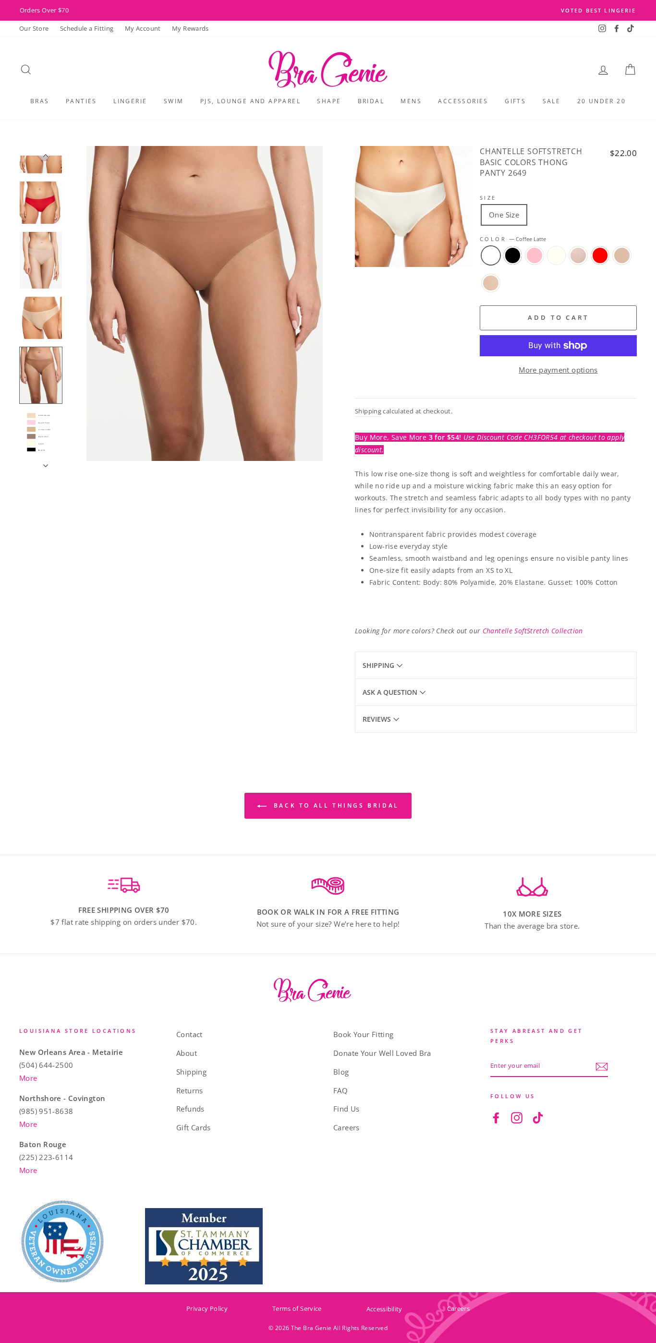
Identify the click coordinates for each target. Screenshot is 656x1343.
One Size (504, 214)
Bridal (371, 101)
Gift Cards (193, 1127)
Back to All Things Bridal (334, 805)
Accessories (463, 101)
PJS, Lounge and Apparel (250, 101)
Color (513, 238)
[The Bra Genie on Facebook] (496, 1117)
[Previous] (40, 151)
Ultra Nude (491, 283)
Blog (341, 1072)
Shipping (368, 411)
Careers (346, 1127)
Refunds (190, 1108)
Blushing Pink (534, 255)
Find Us (346, 1108)
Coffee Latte (491, 255)
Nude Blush (578, 255)
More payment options (558, 370)
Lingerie (130, 101)
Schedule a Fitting (87, 28)
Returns (189, 1090)
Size (488, 197)
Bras (39, 101)
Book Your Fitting (363, 1034)
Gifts (515, 101)
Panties (81, 101)
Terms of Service (297, 1308)
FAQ (340, 1090)
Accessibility (384, 1309)
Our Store (34, 28)
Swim (174, 101)
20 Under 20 (601, 101)
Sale (552, 101)
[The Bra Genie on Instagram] (516, 1117)
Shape (329, 101)
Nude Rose (622, 255)
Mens (411, 101)
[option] (328, 10)
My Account (143, 28)
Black (513, 255)
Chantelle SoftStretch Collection (534, 630)
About (186, 1053)
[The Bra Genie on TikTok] (538, 1117)
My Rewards (190, 28)
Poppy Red (600, 255)
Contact (189, 1034)
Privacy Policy (207, 1308)
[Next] (40, 456)
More (28, 1078)
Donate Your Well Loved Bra (382, 1053)
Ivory (556, 255)
